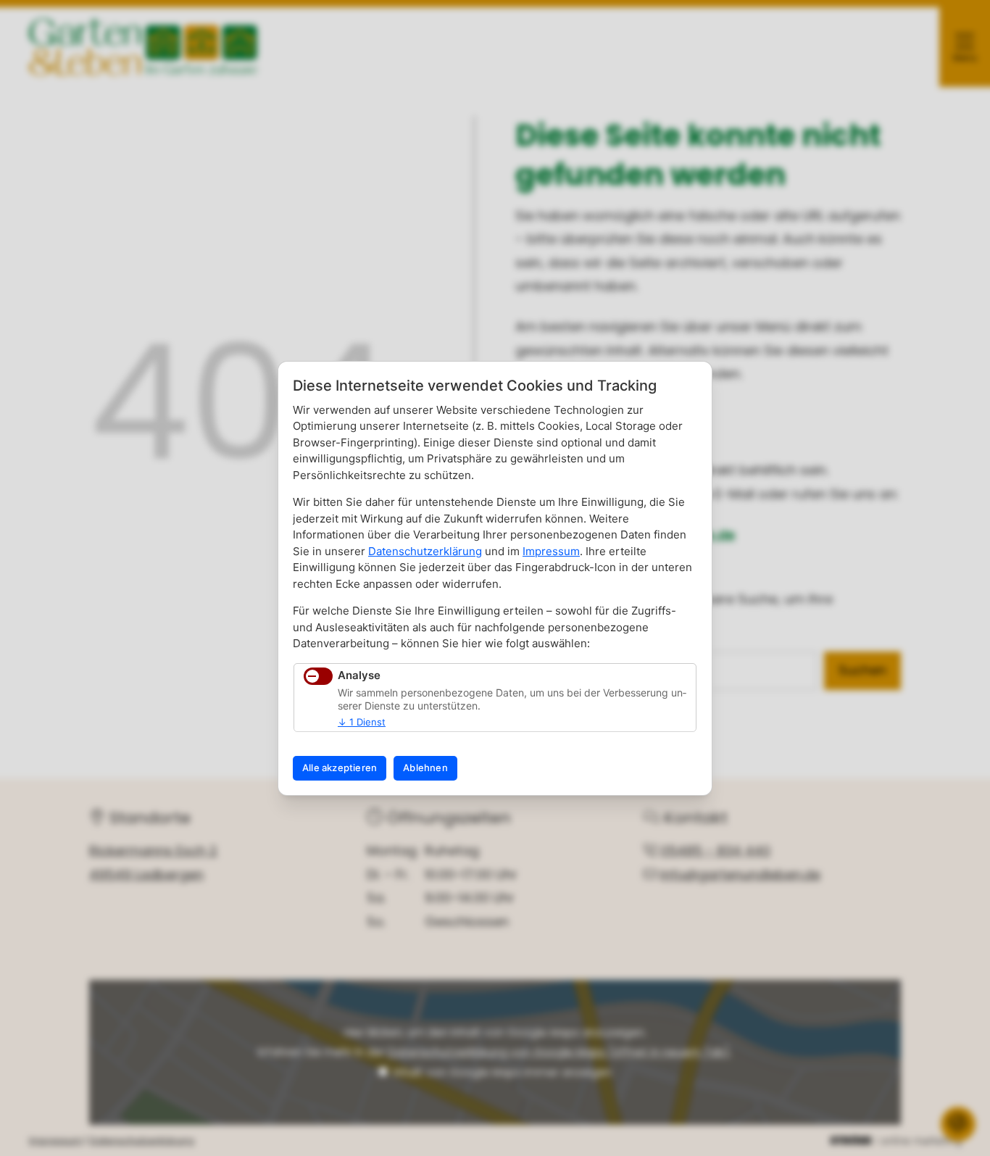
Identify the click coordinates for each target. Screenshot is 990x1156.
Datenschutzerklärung (425, 551)
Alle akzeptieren (339, 767)
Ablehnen (425, 767)
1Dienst (362, 722)
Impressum (551, 551)
